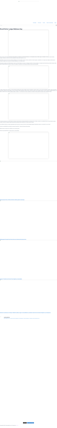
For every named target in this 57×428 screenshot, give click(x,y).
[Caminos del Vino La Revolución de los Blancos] (42, 323)
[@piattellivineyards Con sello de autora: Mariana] (14, 404)
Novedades (34, 22)
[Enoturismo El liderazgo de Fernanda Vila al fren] (23, 400)
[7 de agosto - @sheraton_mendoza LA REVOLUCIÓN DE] (52, 399)
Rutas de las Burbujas (50, 22)
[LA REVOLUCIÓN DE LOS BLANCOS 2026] (4, 394)
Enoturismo (39, 22)
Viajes (55, 22)
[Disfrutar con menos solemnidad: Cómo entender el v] (42, 407)
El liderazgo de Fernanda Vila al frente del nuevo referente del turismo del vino (13, 239)
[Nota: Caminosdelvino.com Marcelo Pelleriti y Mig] (4, 331)
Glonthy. (17, 425)
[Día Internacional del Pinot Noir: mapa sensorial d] (23, 356)
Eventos (44, 22)
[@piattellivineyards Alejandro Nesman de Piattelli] (14, 332)
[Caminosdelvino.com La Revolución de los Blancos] (52, 326)
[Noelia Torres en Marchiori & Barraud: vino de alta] (33, 403)
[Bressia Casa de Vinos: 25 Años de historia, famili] (33, 326)
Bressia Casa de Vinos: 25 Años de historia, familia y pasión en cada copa (12, 199)
